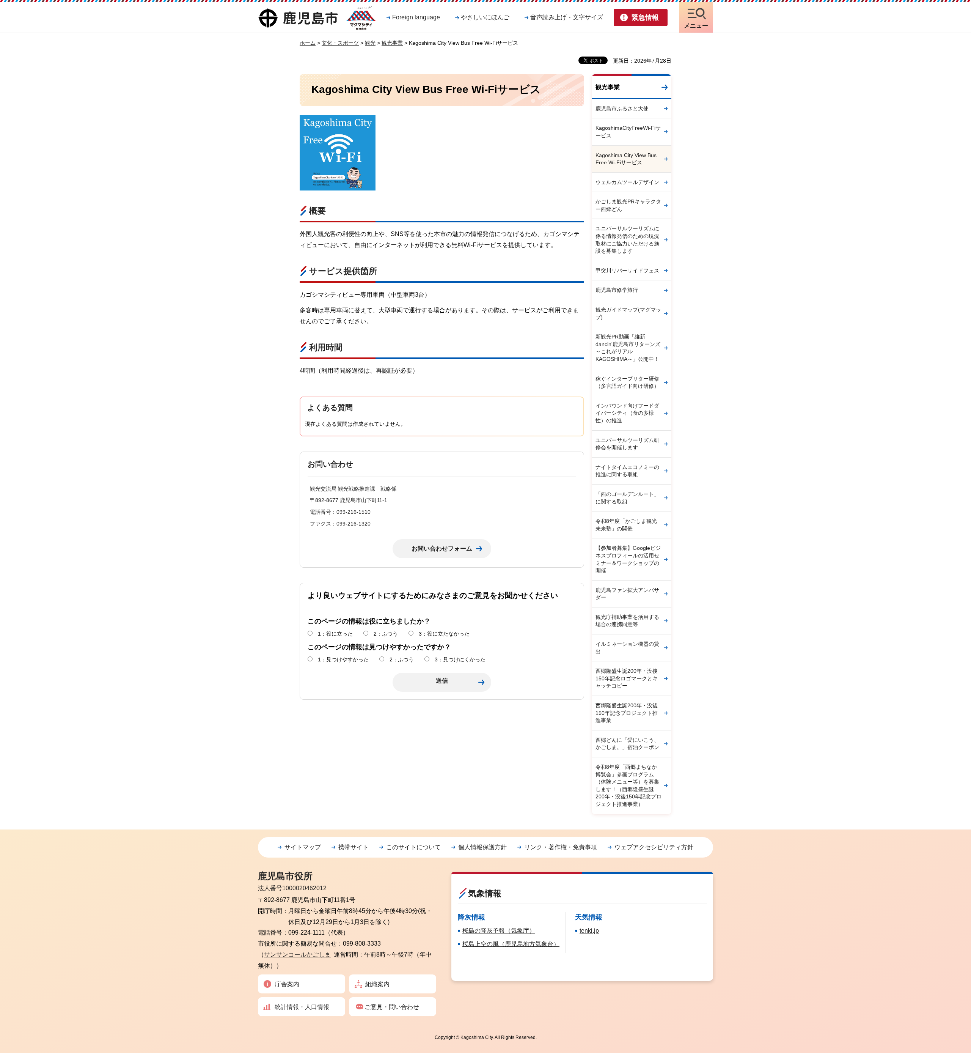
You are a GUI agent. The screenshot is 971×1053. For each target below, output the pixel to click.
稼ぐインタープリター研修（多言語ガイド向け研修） (627, 382)
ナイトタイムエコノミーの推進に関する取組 (627, 471)
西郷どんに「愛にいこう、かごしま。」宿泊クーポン (627, 744)
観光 (370, 43)
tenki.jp (589, 930)
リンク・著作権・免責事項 (560, 847)
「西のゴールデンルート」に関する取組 (627, 498)
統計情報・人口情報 (302, 1007)
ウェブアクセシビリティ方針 (653, 847)
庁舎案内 (287, 984)
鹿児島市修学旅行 (616, 290)
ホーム (308, 43)
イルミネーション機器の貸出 (627, 648)
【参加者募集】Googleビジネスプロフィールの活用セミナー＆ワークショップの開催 (628, 559)
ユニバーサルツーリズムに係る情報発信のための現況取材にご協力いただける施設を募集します (627, 239)
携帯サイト (353, 847)
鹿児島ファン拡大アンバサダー (627, 594)
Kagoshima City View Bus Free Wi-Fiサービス (626, 159)
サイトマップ (302, 847)
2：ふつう (386, 634)
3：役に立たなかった (444, 634)
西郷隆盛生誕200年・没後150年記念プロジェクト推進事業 (626, 712)
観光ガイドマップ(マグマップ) (628, 313)
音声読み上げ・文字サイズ (566, 17)
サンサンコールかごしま (297, 954)
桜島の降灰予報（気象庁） (498, 930)
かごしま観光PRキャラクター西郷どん (628, 205)
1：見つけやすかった (343, 659)
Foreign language (416, 17)
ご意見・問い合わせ (392, 1007)
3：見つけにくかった (460, 659)
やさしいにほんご (485, 17)
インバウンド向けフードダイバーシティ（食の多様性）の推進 (627, 413)
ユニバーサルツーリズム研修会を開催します (627, 444)
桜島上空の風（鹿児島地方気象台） (510, 944)
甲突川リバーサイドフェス (627, 271)
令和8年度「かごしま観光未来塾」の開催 (626, 525)
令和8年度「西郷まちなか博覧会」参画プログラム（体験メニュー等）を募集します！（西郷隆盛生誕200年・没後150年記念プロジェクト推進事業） (628, 785)
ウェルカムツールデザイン (627, 182)
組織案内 (377, 984)
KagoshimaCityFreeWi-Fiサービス (628, 132)
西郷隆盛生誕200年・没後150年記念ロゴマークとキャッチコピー (626, 678)
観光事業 (392, 43)
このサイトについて (413, 847)
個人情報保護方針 (482, 847)
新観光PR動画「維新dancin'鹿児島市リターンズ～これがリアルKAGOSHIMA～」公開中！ (627, 348)
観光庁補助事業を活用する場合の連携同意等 (627, 621)
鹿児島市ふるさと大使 (622, 108)
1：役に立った (335, 634)
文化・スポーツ (340, 43)
